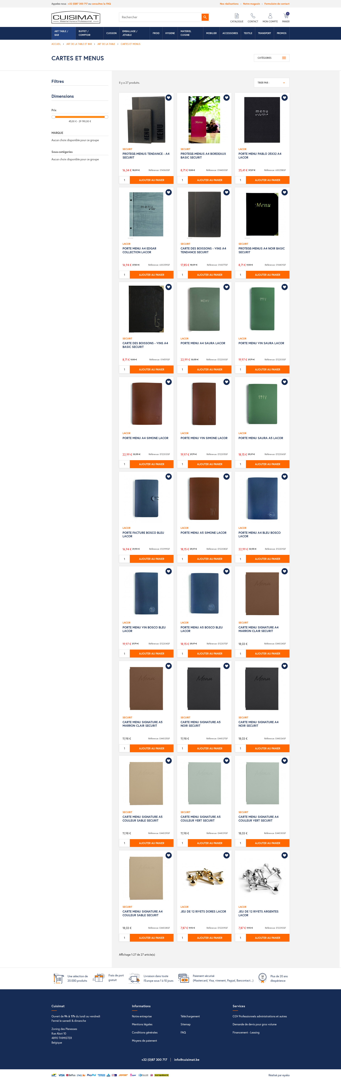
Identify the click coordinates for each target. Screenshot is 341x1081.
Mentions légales (142, 1024)
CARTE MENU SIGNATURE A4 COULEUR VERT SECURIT (258, 818)
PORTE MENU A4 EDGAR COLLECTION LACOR (139, 250)
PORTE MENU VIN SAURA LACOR (261, 343)
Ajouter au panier (151, 180)
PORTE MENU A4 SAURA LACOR (203, 343)
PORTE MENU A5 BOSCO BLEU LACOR (202, 629)
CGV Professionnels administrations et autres (260, 1016)
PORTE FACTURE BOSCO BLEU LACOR (143, 534)
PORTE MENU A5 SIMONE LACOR (203, 533)
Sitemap (186, 1024)
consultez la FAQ (101, 3)
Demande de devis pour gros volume (255, 1024)
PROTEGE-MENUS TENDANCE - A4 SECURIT (146, 155)
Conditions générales (145, 1032)
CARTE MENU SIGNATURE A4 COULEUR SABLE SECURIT (143, 913)
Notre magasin (251, 3)
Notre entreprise (142, 1016)
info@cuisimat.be (186, 1059)
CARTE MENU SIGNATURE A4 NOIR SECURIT (258, 724)
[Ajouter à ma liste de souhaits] (169, 98)
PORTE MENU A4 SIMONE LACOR (145, 438)
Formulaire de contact (276, 3)
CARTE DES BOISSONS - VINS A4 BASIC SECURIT (145, 345)
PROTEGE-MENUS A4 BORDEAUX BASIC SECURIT (203, 155)
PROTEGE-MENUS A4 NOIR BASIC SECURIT (262, 250)
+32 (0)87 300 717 (78, 3)
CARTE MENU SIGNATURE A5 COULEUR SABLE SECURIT (143, 818)
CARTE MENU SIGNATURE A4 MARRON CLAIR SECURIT (258, 629)
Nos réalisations (229, 3)
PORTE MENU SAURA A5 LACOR (261, 438)
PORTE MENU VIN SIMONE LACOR (204, 438)
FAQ (183, 1032)
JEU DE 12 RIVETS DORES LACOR (203, 911)
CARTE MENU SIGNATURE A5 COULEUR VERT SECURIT (201, 818)
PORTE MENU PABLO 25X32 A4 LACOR (260, 155)
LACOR (242, 149)
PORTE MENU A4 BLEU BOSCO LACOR (260, 534)
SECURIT (127, 149)
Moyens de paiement (144, 1040)
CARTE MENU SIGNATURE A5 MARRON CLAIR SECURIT (143, 724)
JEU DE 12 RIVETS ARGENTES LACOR (258, 913)
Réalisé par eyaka (279, 1075)
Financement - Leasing (246, 1032)
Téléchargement (190, 1016)
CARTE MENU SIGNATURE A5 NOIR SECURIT (201, 724)
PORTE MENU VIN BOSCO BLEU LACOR (144, 629)
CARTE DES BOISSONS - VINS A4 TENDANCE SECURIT (203, 250)
